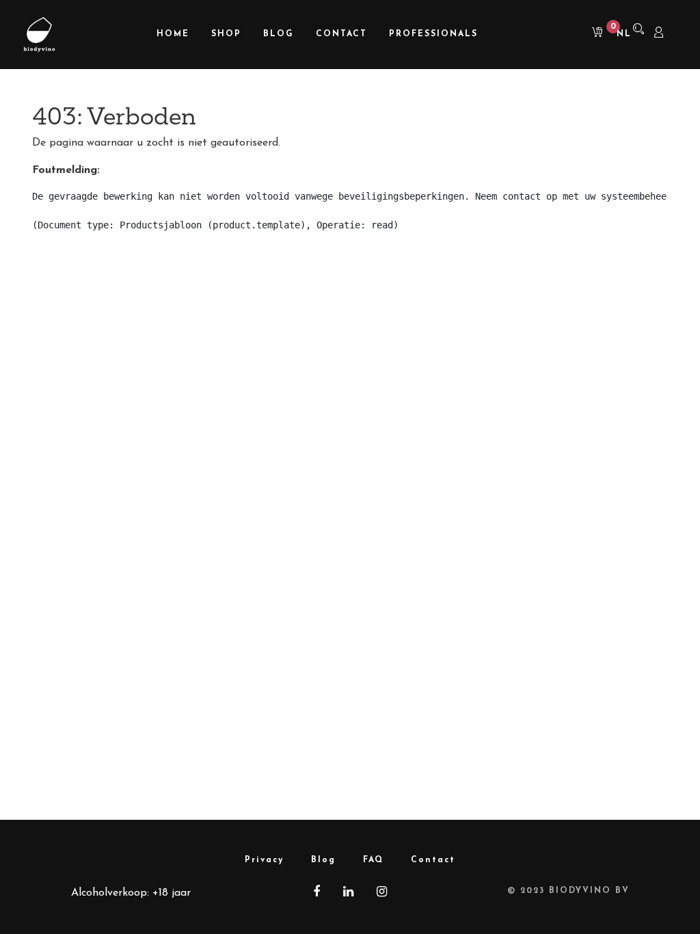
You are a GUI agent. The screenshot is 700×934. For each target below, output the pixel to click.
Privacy (264, 860)
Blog (323, 860)
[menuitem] (173, 34)
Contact (433, 860)
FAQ (373, 860)
